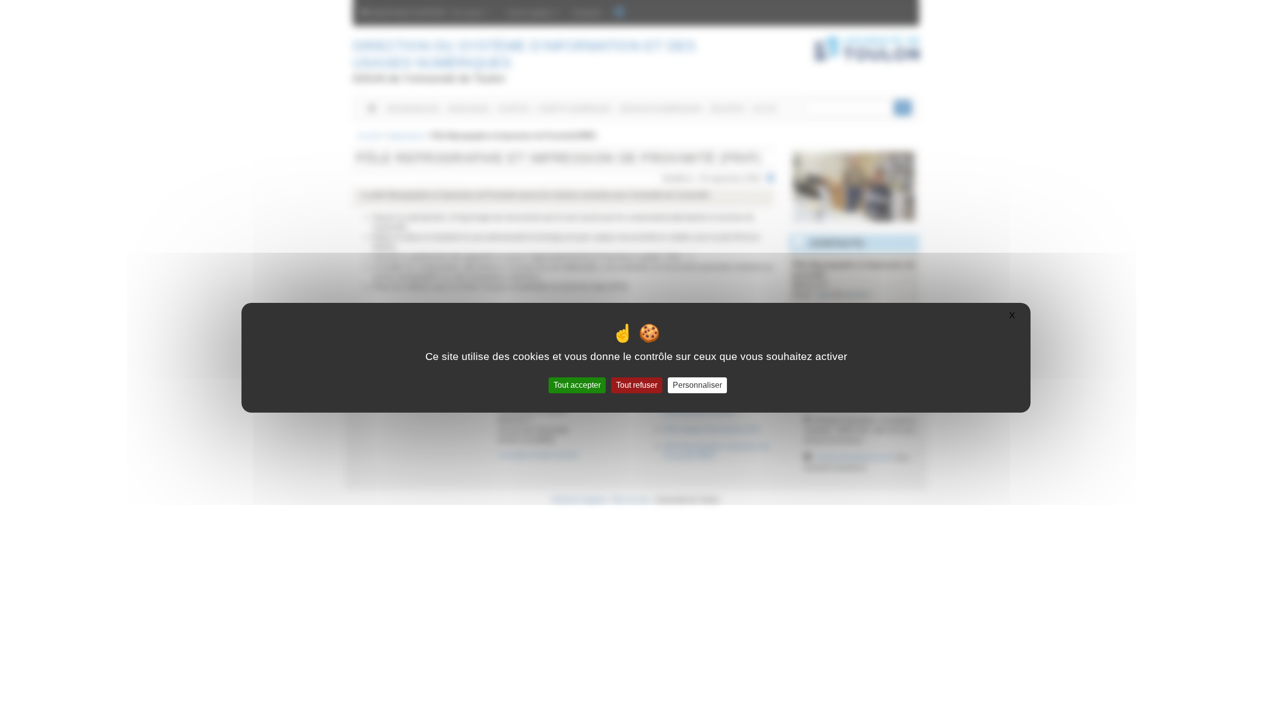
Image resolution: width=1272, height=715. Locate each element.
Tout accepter (577, 385)
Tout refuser (636, 385)
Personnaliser (697, 385)
